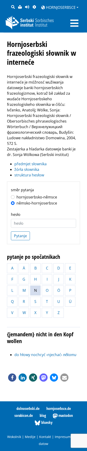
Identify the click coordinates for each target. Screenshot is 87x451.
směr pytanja (22, 189)
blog (43, 415)
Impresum (63, 437)
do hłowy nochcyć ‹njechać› (45, 354)
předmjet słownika (30, 163)
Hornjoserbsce (60, 7)
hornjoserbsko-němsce (36, 197)
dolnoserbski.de (27, 408)
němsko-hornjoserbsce (36, 203)
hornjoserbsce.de (58, 408)
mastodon (65, 415)
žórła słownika (26, 169)
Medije (30, 437)
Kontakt (45, 437)
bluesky (46, 422)
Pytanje (20, 235)
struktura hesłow (29, 175)
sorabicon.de (23, 415)
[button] (12, 377)
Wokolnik (14, 437)
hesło (15, 214)
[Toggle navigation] (74, 23)
